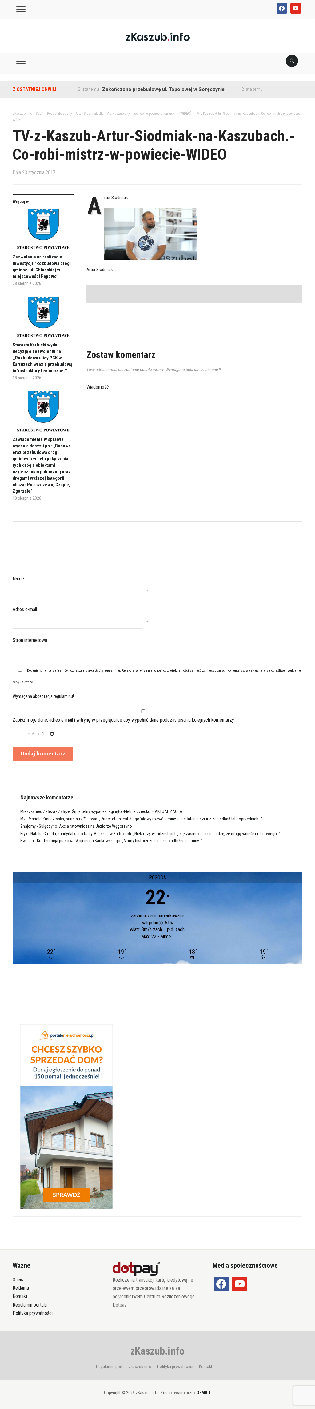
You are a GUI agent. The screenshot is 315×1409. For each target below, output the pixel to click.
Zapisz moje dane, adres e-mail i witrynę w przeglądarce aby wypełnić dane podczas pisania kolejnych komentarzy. (124, 720)
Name (18, 579)
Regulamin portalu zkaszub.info (123, 1366)
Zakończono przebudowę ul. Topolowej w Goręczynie (143, 89)
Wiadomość (97, 387)
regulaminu (112, 671)
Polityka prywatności (33, 1313)
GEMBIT (204, 1392)
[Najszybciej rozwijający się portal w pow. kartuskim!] (158, 36)
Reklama (21, 1288)
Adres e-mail (25, 609)
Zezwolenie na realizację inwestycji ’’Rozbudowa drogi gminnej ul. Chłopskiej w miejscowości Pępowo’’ (42, 266)
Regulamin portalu (30, 1305)
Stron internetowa (30, 640)
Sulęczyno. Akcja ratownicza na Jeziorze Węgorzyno (85, 826)
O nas (18, 1280)
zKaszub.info (157, 1351)
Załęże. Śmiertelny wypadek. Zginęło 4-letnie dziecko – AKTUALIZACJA (120, 811)
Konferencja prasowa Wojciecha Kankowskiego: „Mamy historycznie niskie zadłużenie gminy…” (119, 840)
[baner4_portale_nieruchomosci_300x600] (66, 1116)
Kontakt (20, 1296)
